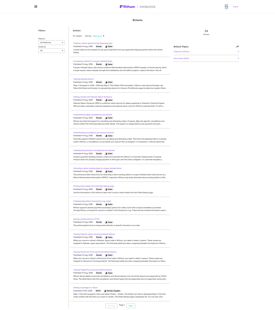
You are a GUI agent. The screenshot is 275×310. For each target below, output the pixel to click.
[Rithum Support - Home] (137, 6)
